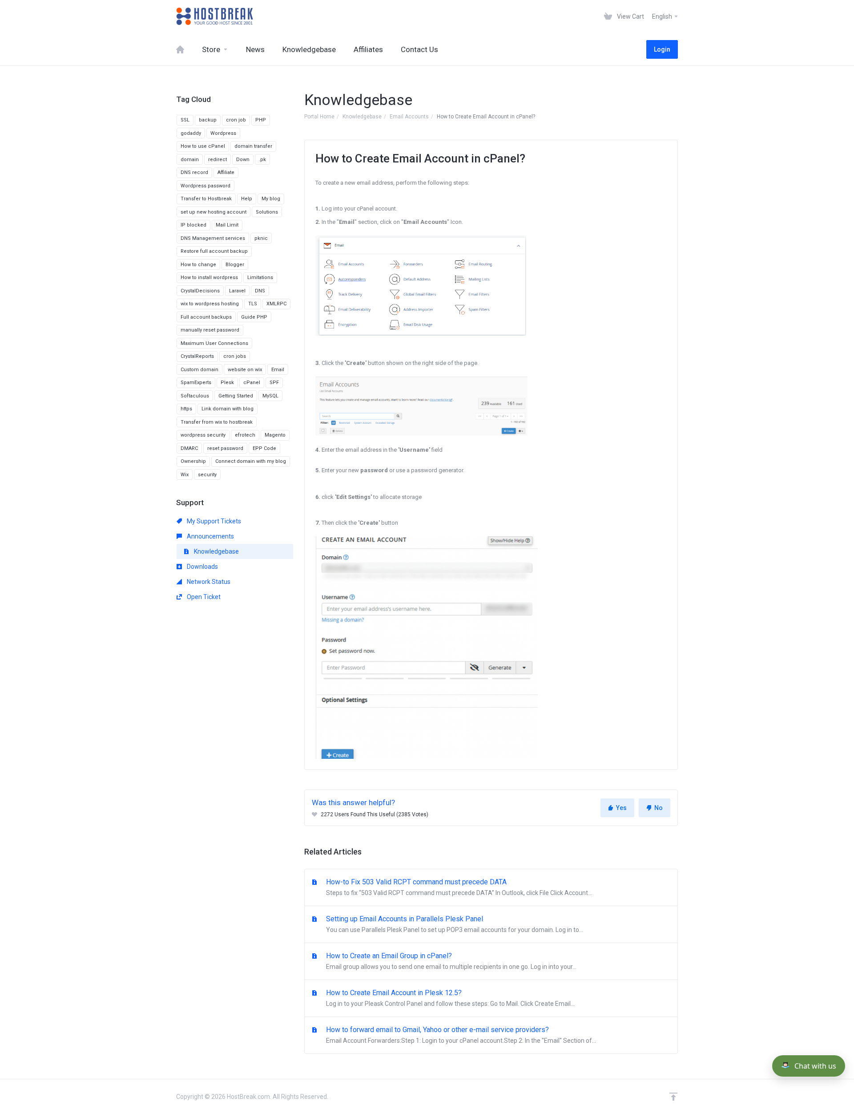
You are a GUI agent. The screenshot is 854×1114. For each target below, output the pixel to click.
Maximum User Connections (214, 343)
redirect (217, 159)
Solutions (267, 212)
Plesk (227, 382)
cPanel (251, 382)
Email (277, 370)
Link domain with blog (227, 409)
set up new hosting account (213, 212)
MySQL (270, 396)
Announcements (209, 536)
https (186, 409)
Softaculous (195, 396)
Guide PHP (254, 317)
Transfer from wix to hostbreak (217, 422)
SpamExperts (196, 382)
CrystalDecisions (200, 291)
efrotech (245, 435)
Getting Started (235, 396)
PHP (260, 120)
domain (190, 159)
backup (208, 120)
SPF (274, 382)
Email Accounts (409, 116)
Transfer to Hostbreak (206, 199)
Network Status (207, 581)
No (658, 807)
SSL (185, 120)
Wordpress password (205, 186)
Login (662, 49)
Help (246, 199)
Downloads (201, 566)
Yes (621, 807)
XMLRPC (276, 304)
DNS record (194, 172)
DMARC (189, 448)
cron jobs (234, 356)
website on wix (245, 370)
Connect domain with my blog (250, 461)
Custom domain (199, 370)
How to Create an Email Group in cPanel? (450, 961)
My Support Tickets (213, 521)
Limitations (260, 277)
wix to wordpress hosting (210, 304)
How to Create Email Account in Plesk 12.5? (449, 997)
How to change (198, 264)
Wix (185, 475)
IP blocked (193, 225)
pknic (261, 238)
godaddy (191, 133)
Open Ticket (203, 596)
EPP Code (264, 448)
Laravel (237, 291)
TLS (252, 304)
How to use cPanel (203, 146)
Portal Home (319, 116)
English (662, 16)
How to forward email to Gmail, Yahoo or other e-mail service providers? (460, 1034)
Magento (275, 435)
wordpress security (203, 435)
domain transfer (253, 146)
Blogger (235, 264)
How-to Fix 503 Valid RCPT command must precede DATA (458, 887)
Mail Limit (227, 225)
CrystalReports (197, 356)
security (207, 475)
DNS (260, 291)
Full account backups (206, 317)
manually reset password (210, 330)
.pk (262, 159)
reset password (225, 448)
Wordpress (223, 133)
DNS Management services (213, 238)
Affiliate (226, 172)
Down (243, 159)
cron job (236, 120)
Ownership (193, 461)
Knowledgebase (362, 116)
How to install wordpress (209, 277)
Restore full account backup (214, 251)
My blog (271, 199)
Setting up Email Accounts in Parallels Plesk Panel (453, 924)
